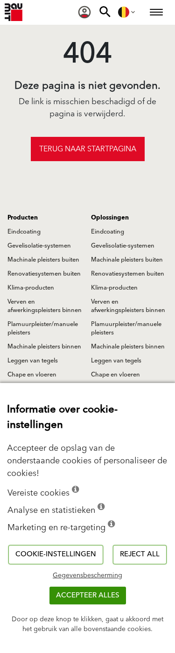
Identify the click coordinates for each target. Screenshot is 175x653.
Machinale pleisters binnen (44, 346)
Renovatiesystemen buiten (44, 274)
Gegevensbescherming (87, 575)
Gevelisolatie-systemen (39, 246)
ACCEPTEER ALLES (87, 595)
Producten (22, 218)
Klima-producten (30, 288)
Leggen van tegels (32, 360)
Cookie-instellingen (55, 554)
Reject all (140, 554)
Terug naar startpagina (87, 149)
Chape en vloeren (31, 374)
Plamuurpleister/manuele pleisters (42, 328)
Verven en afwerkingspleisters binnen (44, 306)
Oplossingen (110, 218)
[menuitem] (84, 12)
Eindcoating (24, 232)
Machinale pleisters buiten (43, 260)
